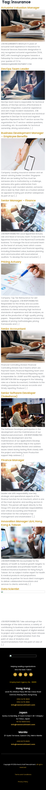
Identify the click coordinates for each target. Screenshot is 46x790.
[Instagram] (25, 674)
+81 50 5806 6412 (23, 721)
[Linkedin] (31, 674)
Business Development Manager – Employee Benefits (22, 134)
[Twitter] (20, 674)
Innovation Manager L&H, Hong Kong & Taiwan (21, 523)
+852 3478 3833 (23, 699)
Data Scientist (10, 589)
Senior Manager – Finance (18, 200)
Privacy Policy (23, 782)
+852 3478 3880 (23, 702)
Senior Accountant (13, 329)
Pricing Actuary (11, 262)
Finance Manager (12, 460)
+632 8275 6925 (23, 741)
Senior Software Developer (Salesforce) (18, 394)
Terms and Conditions (23, 774)
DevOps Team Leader (15, 69)
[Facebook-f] (15, 674)
